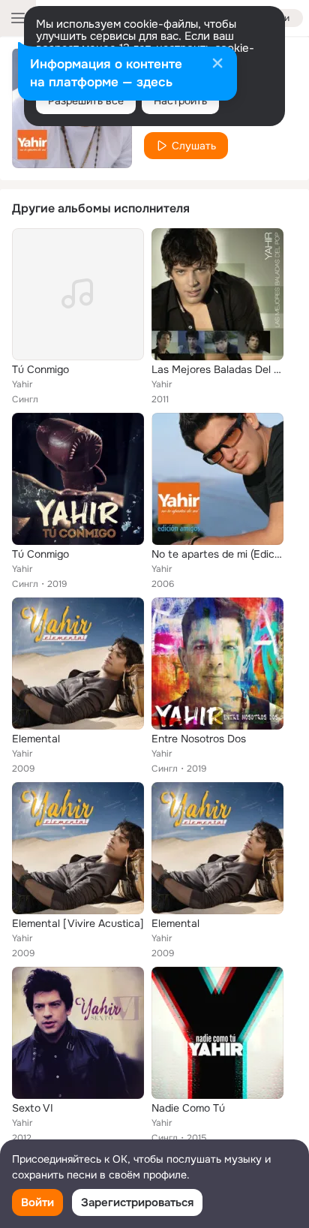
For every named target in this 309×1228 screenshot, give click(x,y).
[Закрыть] (217, 65)
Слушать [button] (194, 145)
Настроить (180, 100)
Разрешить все (86, 100)
